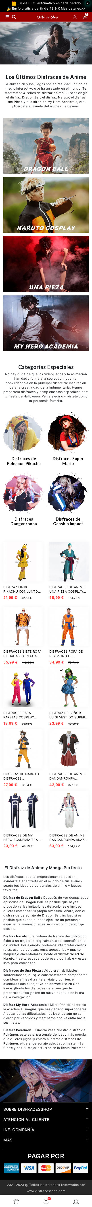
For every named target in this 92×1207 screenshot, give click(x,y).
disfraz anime (52, 93)
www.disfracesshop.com (46, 1191)
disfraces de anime (46, 988)
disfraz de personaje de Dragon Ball (31, 915)
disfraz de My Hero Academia (53, 102)
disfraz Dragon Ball (25, 97)
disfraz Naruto (57, 97)
